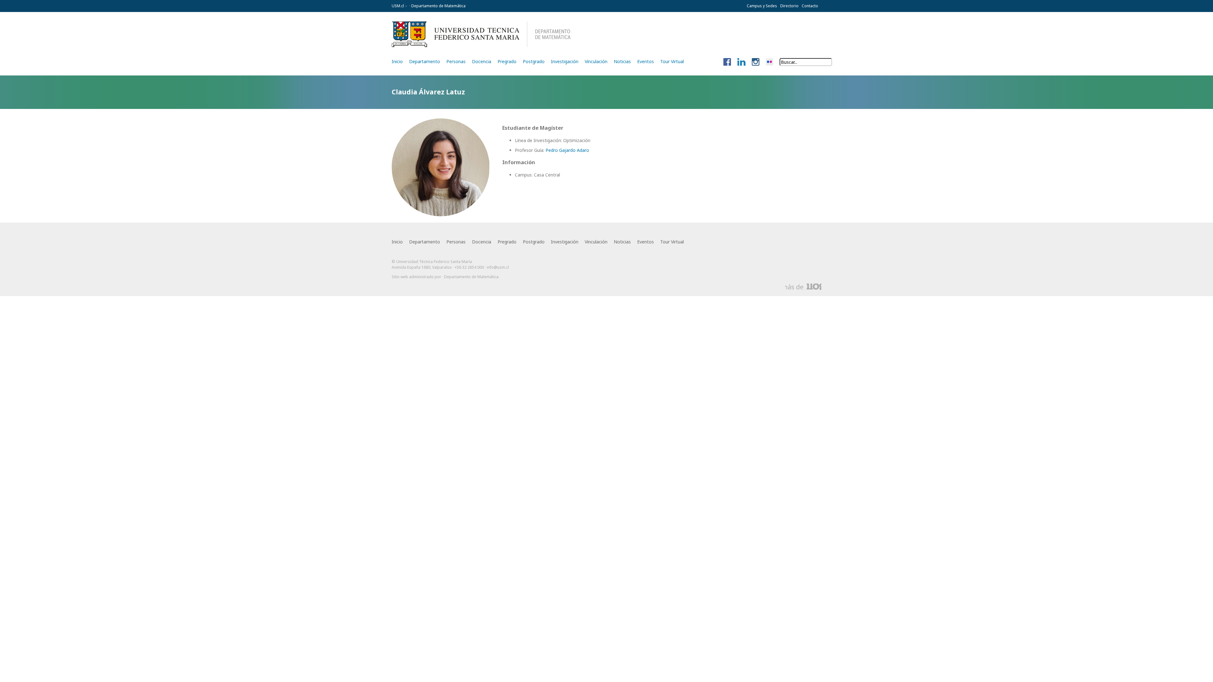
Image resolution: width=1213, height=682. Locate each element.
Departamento (424, 61)
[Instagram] (755, 62)
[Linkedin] (741, 62)
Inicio (397, 61)
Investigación (564, 61)
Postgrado (534, 61)
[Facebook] (727, 62)
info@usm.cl (498, 267)
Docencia (481, 61)
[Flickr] (769, 62)
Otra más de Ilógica (803, 287)
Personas (456, 61)
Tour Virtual (672, 61)
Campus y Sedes (762, 6)
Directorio (789, 6)
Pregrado (507, 61)
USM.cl (398, 6)
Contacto (810, 6)
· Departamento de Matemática (437, 6)
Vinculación (596, 61)
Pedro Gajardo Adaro (567, 150)
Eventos (645, 61)
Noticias (622, 61)
